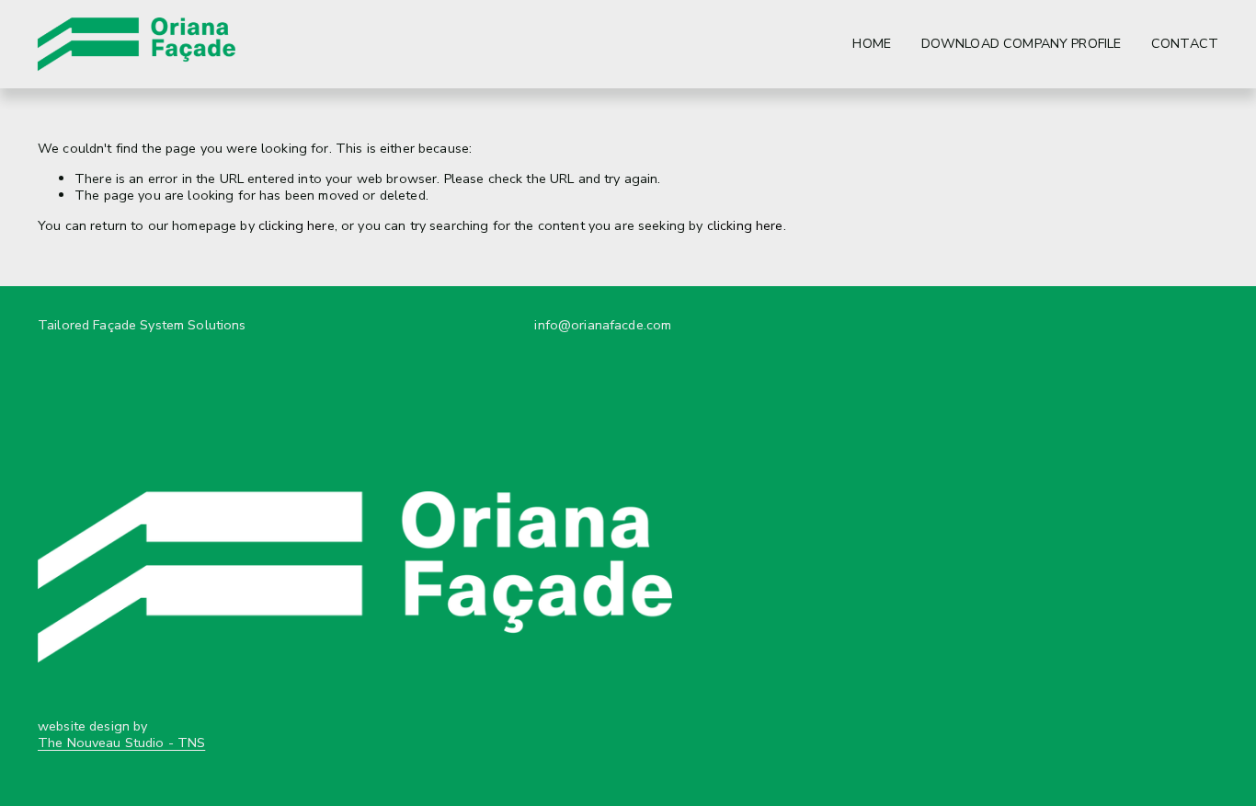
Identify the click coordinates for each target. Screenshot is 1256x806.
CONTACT (1184, 43)
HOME (871, 43)
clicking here (296, 225)
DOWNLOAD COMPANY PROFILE (1021, 43)
